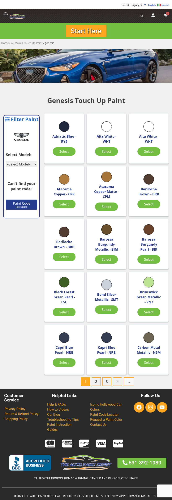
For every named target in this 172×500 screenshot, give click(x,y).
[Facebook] (139, 407)
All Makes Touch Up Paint (27, 43)
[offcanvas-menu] (5, 14)
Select (64, 151)
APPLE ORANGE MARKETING (138, 496)
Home (5, 43)
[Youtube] (162, 407)
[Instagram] (150, 407)
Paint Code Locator (21, 205)
